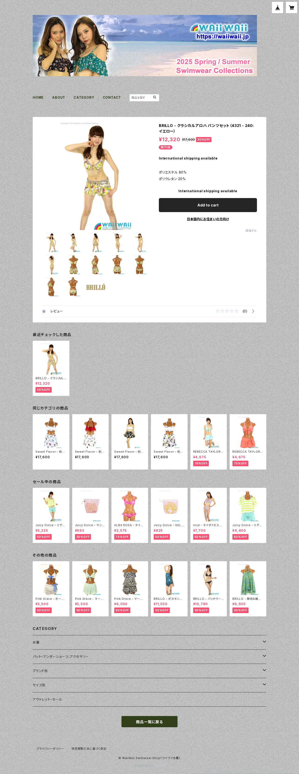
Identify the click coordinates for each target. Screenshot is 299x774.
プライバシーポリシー (50, 748)
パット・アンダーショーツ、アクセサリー (61, 656)
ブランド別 (40, 671)
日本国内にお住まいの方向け (208, 219)
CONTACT (112, 97)
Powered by (144, 765)
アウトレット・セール (47, 699)
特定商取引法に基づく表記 (89, 748)
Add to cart (208, 205)
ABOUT (58, 97)
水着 (36, 642)
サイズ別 (39, 685)
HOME (38, 97)
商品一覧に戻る (149, 722)
